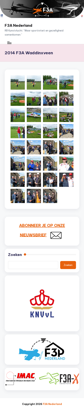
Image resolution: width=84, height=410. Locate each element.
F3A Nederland (18, 25)
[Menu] (9, 43)
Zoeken (15, 254)
